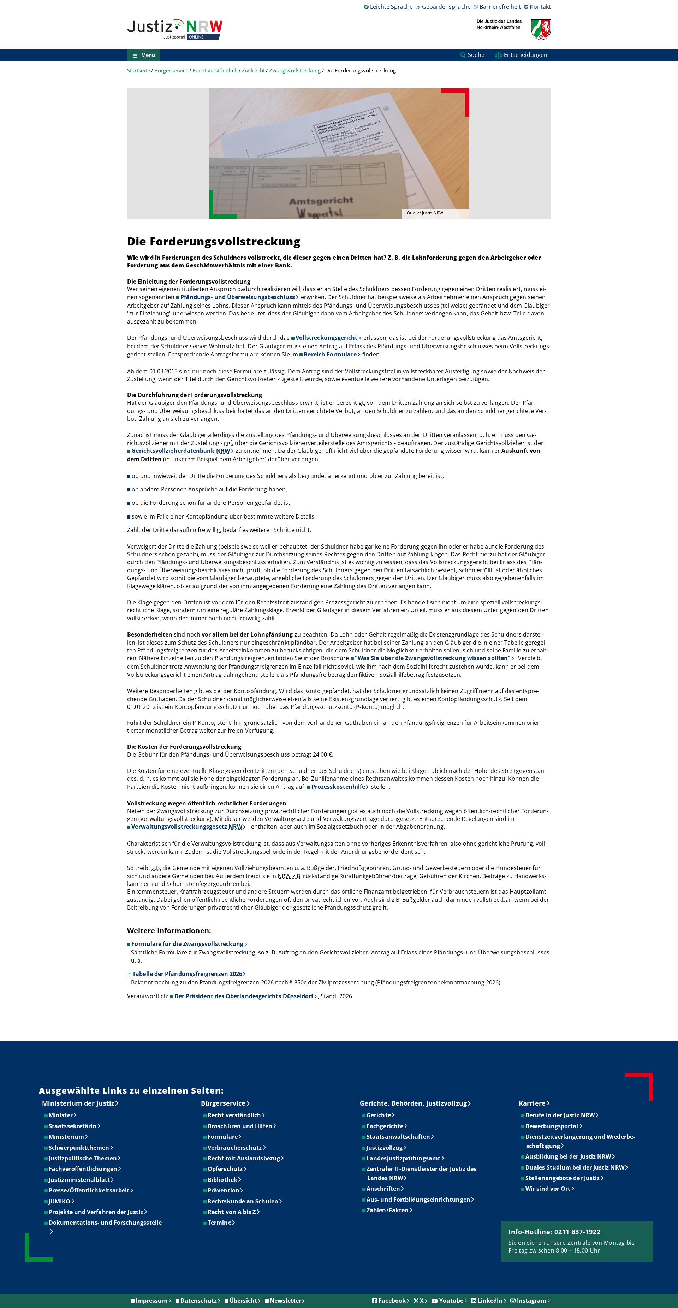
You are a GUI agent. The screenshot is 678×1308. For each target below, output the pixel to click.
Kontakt (540, 7)
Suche (476, 55)
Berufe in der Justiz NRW (560, 1115)
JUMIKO (59, 1201)
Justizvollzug (385, 1148)
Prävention (223, 1190)
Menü (148, 55)
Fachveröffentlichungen (83, 1169)
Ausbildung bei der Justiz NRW (568, 1156)
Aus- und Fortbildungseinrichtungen (418, 1199)
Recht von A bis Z (232, 1212)
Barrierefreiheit (500, 7)
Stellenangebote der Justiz (563, 1178)
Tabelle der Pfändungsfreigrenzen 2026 (187, 974)
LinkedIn (490, 1300)
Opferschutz (225, 1169)
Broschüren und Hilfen (240, 1126)
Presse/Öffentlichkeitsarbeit (89, 1190)
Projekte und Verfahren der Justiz (96, 1212)
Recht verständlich (214, 70)
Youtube (451, 1300)
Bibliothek (222, 1180)
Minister (61, 1115)
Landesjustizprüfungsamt (403, 1158)
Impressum (152, 1300)
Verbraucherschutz (235, 1148)
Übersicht (243, 1300)
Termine (219, 1222)
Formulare (223, 1137)
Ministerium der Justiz (78, 1103)
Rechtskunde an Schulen (243, 1201)
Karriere (532, 1103)
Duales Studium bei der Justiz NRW (575, 1167)
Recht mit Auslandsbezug (244, 1158)
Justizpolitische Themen (83, 1158)
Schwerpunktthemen (79, 1148)
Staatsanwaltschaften (398, 1137)
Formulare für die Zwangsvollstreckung (187, 944)
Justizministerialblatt (79, 1180)
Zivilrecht (253, 70)
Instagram (532, 1300)
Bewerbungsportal (552, 1126)
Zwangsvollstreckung (295, 70)
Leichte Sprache (391, 7)
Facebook (392, 1300)
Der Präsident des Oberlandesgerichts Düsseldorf (244, 996)
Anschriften (383, 1188)
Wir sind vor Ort (548, 1188)
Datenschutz (198, 1300)
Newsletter (285, 1300)
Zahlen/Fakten (388, 1210)
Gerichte (379, 1115)
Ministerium (66, 1137)
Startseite (138, 70)
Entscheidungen (525, 55)
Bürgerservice (171, 70)
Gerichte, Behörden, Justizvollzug (413, 1103)
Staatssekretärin (72, 1126)
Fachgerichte (385, 1126)
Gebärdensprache (446, 7)
